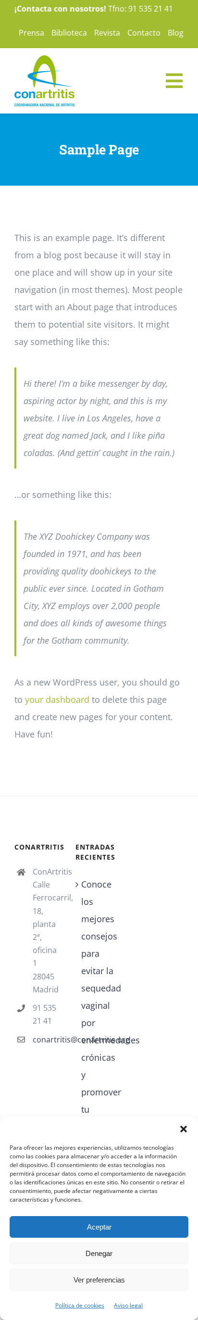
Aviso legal (128, 1305)
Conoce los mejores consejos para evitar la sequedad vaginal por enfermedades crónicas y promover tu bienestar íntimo (99, 1014)
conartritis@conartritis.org (47, 1039)
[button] (183, 1129)
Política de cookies (79, 1305)
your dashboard (57, 699)
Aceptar (99, 1227)
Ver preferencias (99, 1280)
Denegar (99, 1253)
